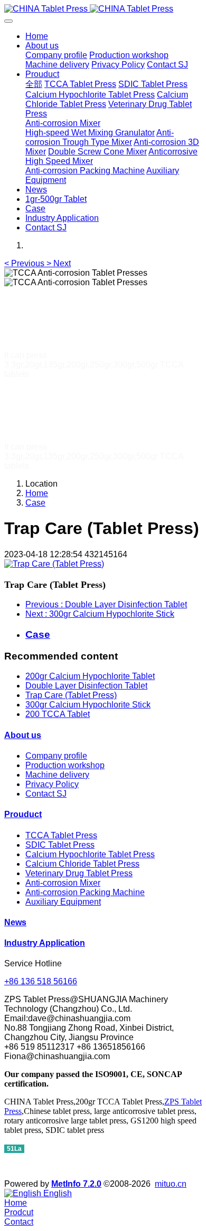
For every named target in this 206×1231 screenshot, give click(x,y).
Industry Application (44, 942)
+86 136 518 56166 (40, 981)
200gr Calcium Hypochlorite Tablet (90, 676)
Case (35, 502)
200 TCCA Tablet (57, 714)
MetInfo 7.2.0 (76, 1183)
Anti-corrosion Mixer (62, 882)
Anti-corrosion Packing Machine (85, 892)
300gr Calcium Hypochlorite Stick (88, 704)
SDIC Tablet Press (60, 844)
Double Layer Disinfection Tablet (86, 685)
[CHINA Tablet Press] (103, 9)
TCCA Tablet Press (61, 835)
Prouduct (23, 814)
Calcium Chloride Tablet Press (82, 863)
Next (99, 613)
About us (22, 735)
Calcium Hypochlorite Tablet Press (90, 854)
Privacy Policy (52, 784)
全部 (33, 84)
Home (36, 36)
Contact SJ (46, 793)
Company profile (56, 755)
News (15, 922)
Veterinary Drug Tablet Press (79, 873)
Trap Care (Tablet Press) (71, 695)
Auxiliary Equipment (63, 901)
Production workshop (65, 765)
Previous (106, 604)
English (56, 1193)
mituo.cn (170, 1183)
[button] (25, 263)
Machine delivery (57, 774)
